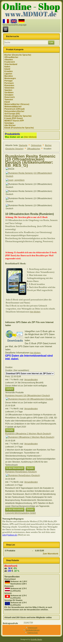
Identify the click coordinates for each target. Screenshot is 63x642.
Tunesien (8, 99)
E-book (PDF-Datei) (13, 118)
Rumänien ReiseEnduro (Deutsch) (21, 472)
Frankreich (9, 62)
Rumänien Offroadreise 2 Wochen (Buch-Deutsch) (28, 433)
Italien (7, 66)
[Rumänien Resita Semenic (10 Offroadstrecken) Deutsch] (31, 186)
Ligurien (8, 74)
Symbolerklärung (32, 630)
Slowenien (9, 88)
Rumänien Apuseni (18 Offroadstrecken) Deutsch (27, 395)
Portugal (8, 81)
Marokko (8, 76)
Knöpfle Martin (36, 639)
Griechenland (10, 64)
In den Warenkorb (14, 468)
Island (7, 69)
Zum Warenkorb (50, 554)
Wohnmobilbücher (13, 106)
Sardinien (8, 92)
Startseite (23, 145)
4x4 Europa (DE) (12, 113)
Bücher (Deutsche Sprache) (17, 55)
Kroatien (8, 71)
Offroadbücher (11, 57)
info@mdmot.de (9, 535)
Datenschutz (32, 633)
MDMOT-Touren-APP (14, 121)
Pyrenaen (9, 83)
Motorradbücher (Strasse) (16, 104)
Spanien (8, 90)
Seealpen (8, 95)
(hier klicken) (30, 137)
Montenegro (10, 78)
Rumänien (9, 85)
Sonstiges (9, 123)
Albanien (8, 59)
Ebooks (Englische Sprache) (17, 116)
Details (9, 430)
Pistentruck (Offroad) (14, 109)
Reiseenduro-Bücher (14, 111)
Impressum (32, 628)
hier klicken (35, 312)
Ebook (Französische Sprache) (19, 128)
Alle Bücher (10, 125)
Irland (7, 102)
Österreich (9, 97)
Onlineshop (36, 145)
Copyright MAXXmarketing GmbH (20, 513)
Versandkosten (31, 379)
